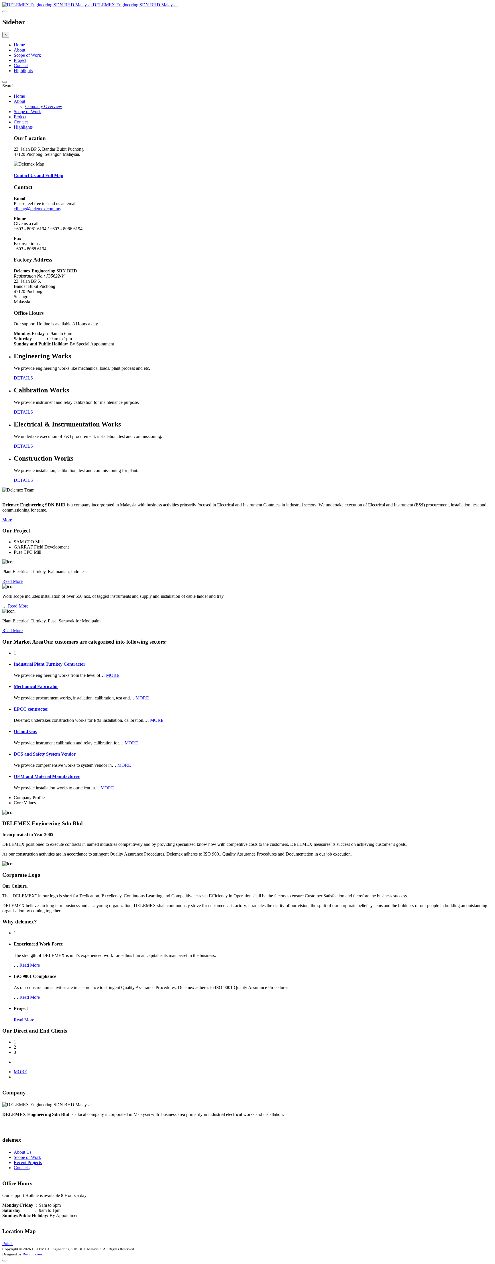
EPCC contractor (31, 709)
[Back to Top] (4, 1260)
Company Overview (43, 106)
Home (19, 44)
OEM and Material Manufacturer (47, 776)
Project (20, 60)
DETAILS (23, 378)
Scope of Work (27, 55)
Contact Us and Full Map (38, 175)
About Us (23, 1152)
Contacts (22, 1167)
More (7, 519)
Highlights (23, 70)
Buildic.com (32, 1254)
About (19, 50)
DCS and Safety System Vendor (45, 754)
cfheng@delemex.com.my (37, 208)
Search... (10, 85)
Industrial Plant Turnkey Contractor (49, 664)
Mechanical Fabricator (36, 686)
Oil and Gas (25, 731)
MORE (112, 675)
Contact (21, 65)
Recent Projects (28, 1162)
